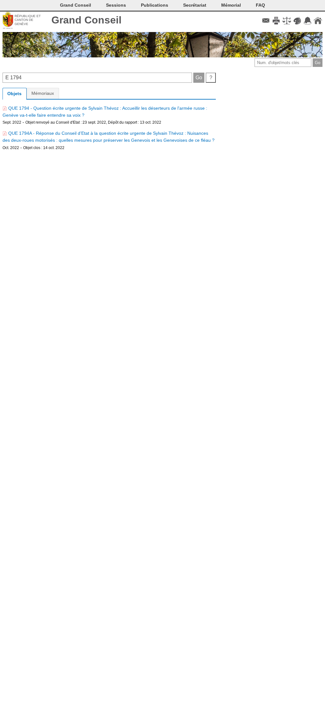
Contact (265, 20)
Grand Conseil (86, 20)
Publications (154, 5)
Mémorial (231, 5)
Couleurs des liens (297, 20)
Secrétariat (194, 5)
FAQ (260, 5)
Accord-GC (307, 20)
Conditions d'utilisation (286, 20)
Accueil (317, 20)
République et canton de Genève (28, 20)
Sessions (116, 5)
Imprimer (276, 20)
